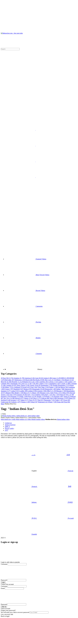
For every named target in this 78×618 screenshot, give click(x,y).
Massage (61, 391)
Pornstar (6, 396)
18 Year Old (7, 378)
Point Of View (67, 394)
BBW (65, 378)
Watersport (43, 402)
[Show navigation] (39, 16)
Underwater (6, 402)
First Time (43, 387)
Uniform (16, 402)
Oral (13, 394)
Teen (33, 400)
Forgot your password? (8, 610)
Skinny (28, 398)
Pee (56, 394)
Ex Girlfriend (16, 387)
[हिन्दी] (51, 145)
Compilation (54, 383)
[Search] (39, 227)
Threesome (49, 400)
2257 (6, 430)
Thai (40, 400)
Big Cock (50, 380)
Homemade (38, 389)
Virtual (34, 402)
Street (72, 398)
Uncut (66, 400)
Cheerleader (15, 383)
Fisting (53, 387)
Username (4, 564)
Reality (41, 396)
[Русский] (20, 98)
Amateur (19, 378)
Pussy (32, 396)
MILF (51, 391)
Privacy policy (9, 428)
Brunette (17, 382)
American (29, 378)
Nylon (58, 393)
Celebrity (5, 383)
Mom (27, 393)
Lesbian (32, 391)
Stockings (63, 398)
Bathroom (20, 380)
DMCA (7, 426)
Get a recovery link (7, 614)
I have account (5, 608)
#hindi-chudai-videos (38, 419)
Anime (47, 378)
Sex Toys (9, 398)
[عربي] (20, 129)
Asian (56, 378)
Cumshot (11, 385)
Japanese (6, 391)
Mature (10, 393)
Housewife (50, 389)
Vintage (25, 402)
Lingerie (42, 391)
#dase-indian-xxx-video (23, 419)
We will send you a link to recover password (15, 612)
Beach (29, 380)
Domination (47, 385)
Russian (59, 396)
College (43, 383)
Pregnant (15, 396)
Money (36, 393)
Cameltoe (43, 382)
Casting (62, 382)
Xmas (60, 402)
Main (2, 404)
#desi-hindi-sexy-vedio (8, 419)
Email (3, 588)
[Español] (51, 177)
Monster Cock (47, 393)
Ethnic (8, 387)
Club (35, 383)
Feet (34, 387)
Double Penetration (61, 385)
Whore (52, 402)
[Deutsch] (20, 193)
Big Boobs (39, 380)
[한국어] (20, 177)
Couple (65, 383)
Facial (26, 387)
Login (3, 582)
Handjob (19, 389)
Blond (69, 380)
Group (9, 389)
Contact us (8, 423)
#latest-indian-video (63, 419)
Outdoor (40, 394)
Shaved (19, 398)
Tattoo (24, 400)
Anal (39, 378)
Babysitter (10, 380)
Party (49, 394)
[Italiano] (20, 161)
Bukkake (26, 382)
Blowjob (6, 382)
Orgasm (22, 394)
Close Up (26, 383)
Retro (50, 396)
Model (19, 393)
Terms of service (10, 425)
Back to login (5, 616)
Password (4, 580)
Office (65, 393)
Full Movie (63, 387)
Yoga (67, 402)
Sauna (67, 396)
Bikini (60, 380)
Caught (71, 382)
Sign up (4, 606)
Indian (60, 389)
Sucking (6, 400)
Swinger (15, 400)
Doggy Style (35, 385)
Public (24, 396)
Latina (15, 391)
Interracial (69, 389)
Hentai (28, 389)
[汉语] (51, 129)
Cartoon (53, 382)
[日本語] (51, 161)
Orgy (31, 394)
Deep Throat (23, 385)
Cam (35, 382)
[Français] (20, 145)
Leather (24, 391)
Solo (53, 398)
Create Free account (7, 584)
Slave (37, 398)
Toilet (59, 400)
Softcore (45, 398)
